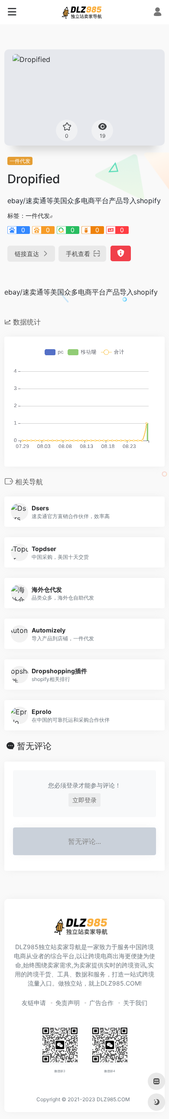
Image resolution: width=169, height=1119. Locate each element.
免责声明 (67, 1002)
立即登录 (84, 800)
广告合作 (101, 1002)
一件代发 (20, 161)
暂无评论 (34, 746)
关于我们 (135, 1002)
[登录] (157, 13)
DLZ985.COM (113, 1099)
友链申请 (34, 1002)
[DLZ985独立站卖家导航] (84, 12)
